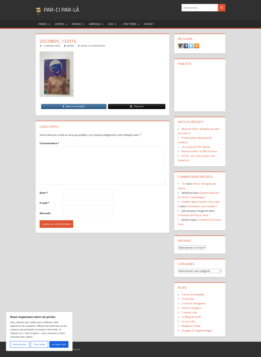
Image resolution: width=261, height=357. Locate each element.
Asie (110, 24)
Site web (45, 213)
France (43, 24)
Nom (44, 192)
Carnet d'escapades (193, 294)
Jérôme (70, 45)
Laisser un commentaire (93, 45)
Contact (149, 24)
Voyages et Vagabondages (197, 330)
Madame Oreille (191, 326)
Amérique (94, 24)
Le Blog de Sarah (191, 317)
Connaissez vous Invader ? (202, 206)
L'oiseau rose (189, 312)
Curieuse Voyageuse (194, 303)
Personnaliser (20, 344)
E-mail (44, 203)
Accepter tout (59, 344)
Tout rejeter (39, 344)
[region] (39, 331)
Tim (184, 183)
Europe (59, 24)
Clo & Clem (188, 299)
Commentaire (49, 143)
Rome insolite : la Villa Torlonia (199, 151)
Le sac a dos (189, 321)
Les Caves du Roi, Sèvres (196, 147)
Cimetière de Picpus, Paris (193, 215)
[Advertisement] (200, 87)
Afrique (76, 24)
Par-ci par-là (61, 9)
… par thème (128, 24)
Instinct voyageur (192, 308)
